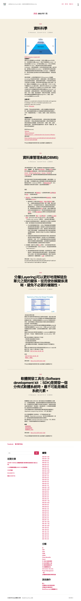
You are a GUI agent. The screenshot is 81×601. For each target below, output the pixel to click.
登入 (43, 583)
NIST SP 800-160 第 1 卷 (36, 351)
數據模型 (48, 197)
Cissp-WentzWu (46, 557)
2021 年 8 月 (45, 529)
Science (27, 131)
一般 (43, 572)
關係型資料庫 (47, 183)
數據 (54, 192)
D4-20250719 (10, 473)
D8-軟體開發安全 (46, 567)
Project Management (47, 570)
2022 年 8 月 (45, 506)
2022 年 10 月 (45, 502)
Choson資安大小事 (16, 598)
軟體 (31, 171)
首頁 (63, 4)
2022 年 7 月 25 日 (42, 161)
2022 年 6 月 (45, 510)
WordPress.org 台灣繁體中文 (49, 589)
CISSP (40, 23)
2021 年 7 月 (45, 531)
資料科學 (40, 28)
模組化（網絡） (29, 357)
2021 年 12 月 (45, 521)
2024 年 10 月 (45, 472)
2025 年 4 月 (45, 466)
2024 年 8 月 (45, 474)
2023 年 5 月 (45, 495)
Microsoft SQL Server (35, 173)
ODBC (29, 212)
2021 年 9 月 (45, 527)
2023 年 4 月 (45, 497)
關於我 (66, 4)
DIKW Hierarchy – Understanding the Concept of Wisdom (40, 134)
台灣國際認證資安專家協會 (49, 574)
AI (42, 548)
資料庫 (51, 169)
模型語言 (28, 197)
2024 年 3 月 (45, 483)
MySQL (49, 173)
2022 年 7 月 (45, 508)
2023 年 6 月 (45, 493)
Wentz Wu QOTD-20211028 (38, 432)
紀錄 (41, 216)
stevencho (34, 32)
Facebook (10, 444)
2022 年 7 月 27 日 (42, 32)
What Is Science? (29, 133)
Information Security (47, 569)
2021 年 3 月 (45, 539)
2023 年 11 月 (45, 487)
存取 (27, 194)
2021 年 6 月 (45, 533)
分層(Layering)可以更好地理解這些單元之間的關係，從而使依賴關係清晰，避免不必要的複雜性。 (40, 280)
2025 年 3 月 (45, 468)
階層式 (41, 201)
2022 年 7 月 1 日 (42, 395)
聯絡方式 (71, 4)
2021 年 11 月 (45, 523)
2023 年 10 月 (45, 489)
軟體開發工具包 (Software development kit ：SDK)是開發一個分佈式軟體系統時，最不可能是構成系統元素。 (40, 384)
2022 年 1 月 (45, 520)
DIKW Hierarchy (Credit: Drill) (32, 57)
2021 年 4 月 (45, 537)
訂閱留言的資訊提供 (47, 587)
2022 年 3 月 (45, 516)
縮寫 (26, 169)
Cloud (43, 559)
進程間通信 (28, 426)
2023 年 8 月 (45, 491)
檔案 (44, 216)
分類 (51, 192)
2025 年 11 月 (45, 458)
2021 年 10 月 (45, 525)
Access (44, 173)
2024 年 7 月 (45, 476)
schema (33, 199)
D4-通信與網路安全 (47, 565)
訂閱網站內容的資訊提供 (48, 585)
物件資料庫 (41, 169)
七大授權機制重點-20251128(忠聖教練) (17, 467)
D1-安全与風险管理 (47, 561)
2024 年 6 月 (45, 477)
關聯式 (50, 201)
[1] (49, 184)
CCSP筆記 (10, 470)
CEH (43, 549)
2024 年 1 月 (45, 485)
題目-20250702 (11, 476)
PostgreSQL (28, 174)
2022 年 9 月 (45, 504)
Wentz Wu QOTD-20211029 (38, 361)
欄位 (37, 216)
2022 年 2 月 (45, 518)
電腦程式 (38, 192)
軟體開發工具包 (29, 429)
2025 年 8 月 (45, 460)
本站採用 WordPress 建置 (27, 598)
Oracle (26, 173)
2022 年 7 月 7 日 (42, 289)
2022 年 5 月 (45, 512)
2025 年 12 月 (45, 457)
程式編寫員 (39, 212)
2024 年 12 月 (45, 470)
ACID (39, 245)
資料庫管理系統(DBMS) (40, 157)
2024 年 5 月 (45, 479)
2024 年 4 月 (45, 481)
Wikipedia (31, 106)
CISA (40, 153)
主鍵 (43, 256)
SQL (42, 208)
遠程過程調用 (28, 428)
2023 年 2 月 (45, 499)
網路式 (45, 201)
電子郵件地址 (19, 444)
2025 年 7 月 (45, 462)
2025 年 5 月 (45, 464)
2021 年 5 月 (45, 535)
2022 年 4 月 (45, 514)
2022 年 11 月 (45, 500)
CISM (43, 553)
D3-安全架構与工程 (47, 563)
